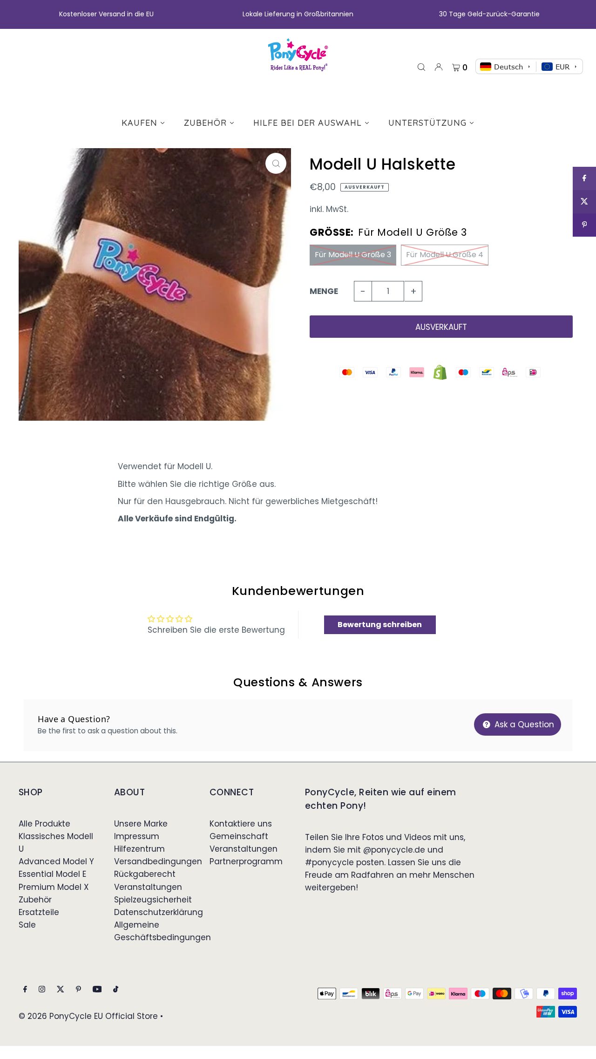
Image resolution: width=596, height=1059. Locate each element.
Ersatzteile (39, 912)
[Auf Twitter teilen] (584, 201)
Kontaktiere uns (241, 823)
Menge (324, 291)
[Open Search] (421, 66)
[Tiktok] (115, 990)
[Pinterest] (78, 990)
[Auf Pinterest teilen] (584, 225)
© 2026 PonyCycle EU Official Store (88, 1016)
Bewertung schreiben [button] (380, 624)
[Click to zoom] (275, 163)
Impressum (136, 836)
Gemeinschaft (239, 836)
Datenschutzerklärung (158, 912)
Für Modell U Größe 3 (353, 254)
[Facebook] (25, 990)
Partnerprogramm (246, 861)
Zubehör (35, 899)
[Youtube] (97, 990)
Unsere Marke (141, 823)
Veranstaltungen (148, 887)
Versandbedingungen (158, 861)
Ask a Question (523, 724)
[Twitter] (60, 990)
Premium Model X (54, 887)
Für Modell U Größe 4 (444, 254)
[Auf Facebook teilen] (584, 178)
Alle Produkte (44, 823)
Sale (27, 924)
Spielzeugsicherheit (153, 899)
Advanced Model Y (56, 861)
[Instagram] (42, 990)
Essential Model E (52, 874)
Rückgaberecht (145, 874)
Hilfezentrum (139, 848)
